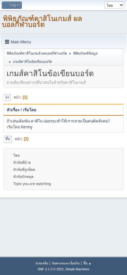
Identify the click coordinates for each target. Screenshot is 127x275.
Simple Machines (77, 269)
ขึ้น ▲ (87, 263)
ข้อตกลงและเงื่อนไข (65, 263)
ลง (7, 97)
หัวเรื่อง (13, 109)
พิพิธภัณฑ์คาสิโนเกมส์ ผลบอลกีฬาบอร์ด (42, 21)
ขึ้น (7, 139)
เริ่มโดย (29, 109)
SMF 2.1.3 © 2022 (51, 269)
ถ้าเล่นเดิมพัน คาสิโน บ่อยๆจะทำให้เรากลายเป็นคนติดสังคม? (58, 121)
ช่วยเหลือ (41, 263)
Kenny (26, 127)
